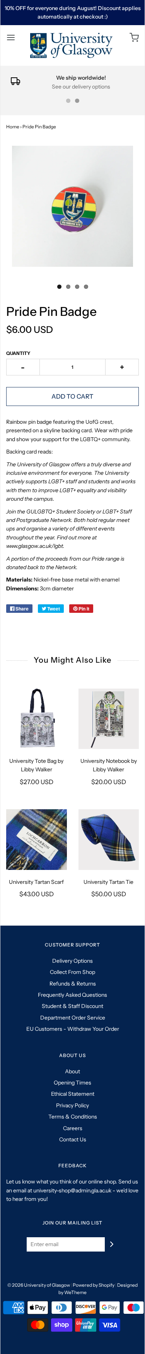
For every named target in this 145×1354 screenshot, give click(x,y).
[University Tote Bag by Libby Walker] (36, 719)
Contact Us (72, 1139)
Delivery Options (72, 960)
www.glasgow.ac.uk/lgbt (34, 545)
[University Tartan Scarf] (36, 839)
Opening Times (72, 1082)
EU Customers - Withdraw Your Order (72, 1028)
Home (12, 127)
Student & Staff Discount (72, 1006)
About (72, 1071)
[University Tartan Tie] (108, 839)
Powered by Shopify (93, 1285)
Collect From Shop (72, 972)
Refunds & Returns (72, 983)
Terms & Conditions (72, 1116)
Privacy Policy (72, 1105)
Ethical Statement (72, 1093)
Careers (72, 1128)
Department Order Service (72, 1017)
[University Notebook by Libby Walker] (108, 719)
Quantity (18, 353)
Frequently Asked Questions (72, 994)
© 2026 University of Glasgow (38, 1285)
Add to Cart (72, 396)
